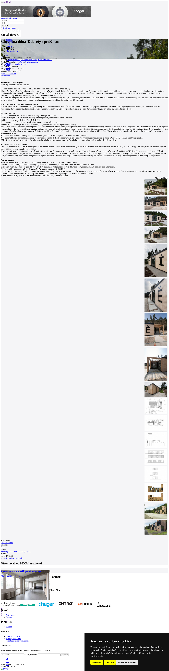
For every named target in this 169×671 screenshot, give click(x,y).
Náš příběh (10, 615)
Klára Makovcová (45, 60)
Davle (21, 62)
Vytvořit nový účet (8, 28)
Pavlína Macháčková (29, 60)
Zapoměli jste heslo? (9, 18)
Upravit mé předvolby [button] (127, 662)
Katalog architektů (13, 636)
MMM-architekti (13, 60)
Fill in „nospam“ (30, 655)
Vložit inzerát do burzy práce (17, 641)
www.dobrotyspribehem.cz (15, 64)
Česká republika (31, 62)
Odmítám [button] (110, 662)
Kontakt (9, 617)
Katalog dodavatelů (13, 639)
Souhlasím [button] (96, 662)
